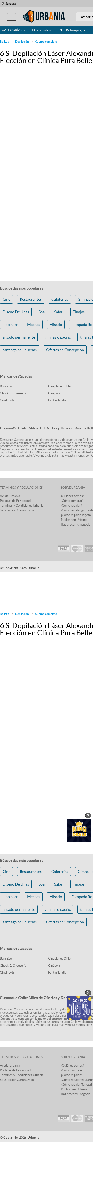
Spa (42, 312)
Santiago (10, 3)
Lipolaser (10, 324)
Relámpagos (75, 30)
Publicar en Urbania (74, 520)
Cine (6, 299)
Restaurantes (31, 299)
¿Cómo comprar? (72, 500)
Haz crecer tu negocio (75, 524)
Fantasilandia (57, 400)
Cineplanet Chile (59, 386)
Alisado (56, 324)
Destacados (41, 30)
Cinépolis (54, 393)
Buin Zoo (6, 386)
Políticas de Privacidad (15, 500)
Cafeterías (59, 299)
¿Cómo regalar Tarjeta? (76, 515)
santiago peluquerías (20, 350)
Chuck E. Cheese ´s (13, 393)
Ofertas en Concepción (65, 350)
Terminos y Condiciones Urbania (22, 505)
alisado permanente (19, 337)
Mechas (33, 324)
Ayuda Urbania (10, 496)
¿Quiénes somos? (72, 496)
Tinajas (79, 312)
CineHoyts (7, 400)
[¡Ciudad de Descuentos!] (44, 16)
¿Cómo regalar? (71, 505)
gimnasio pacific (58, 337)
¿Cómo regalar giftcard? (77, 510)
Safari (58, 312)
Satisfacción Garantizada (17, 510)
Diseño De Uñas (16, 312)
